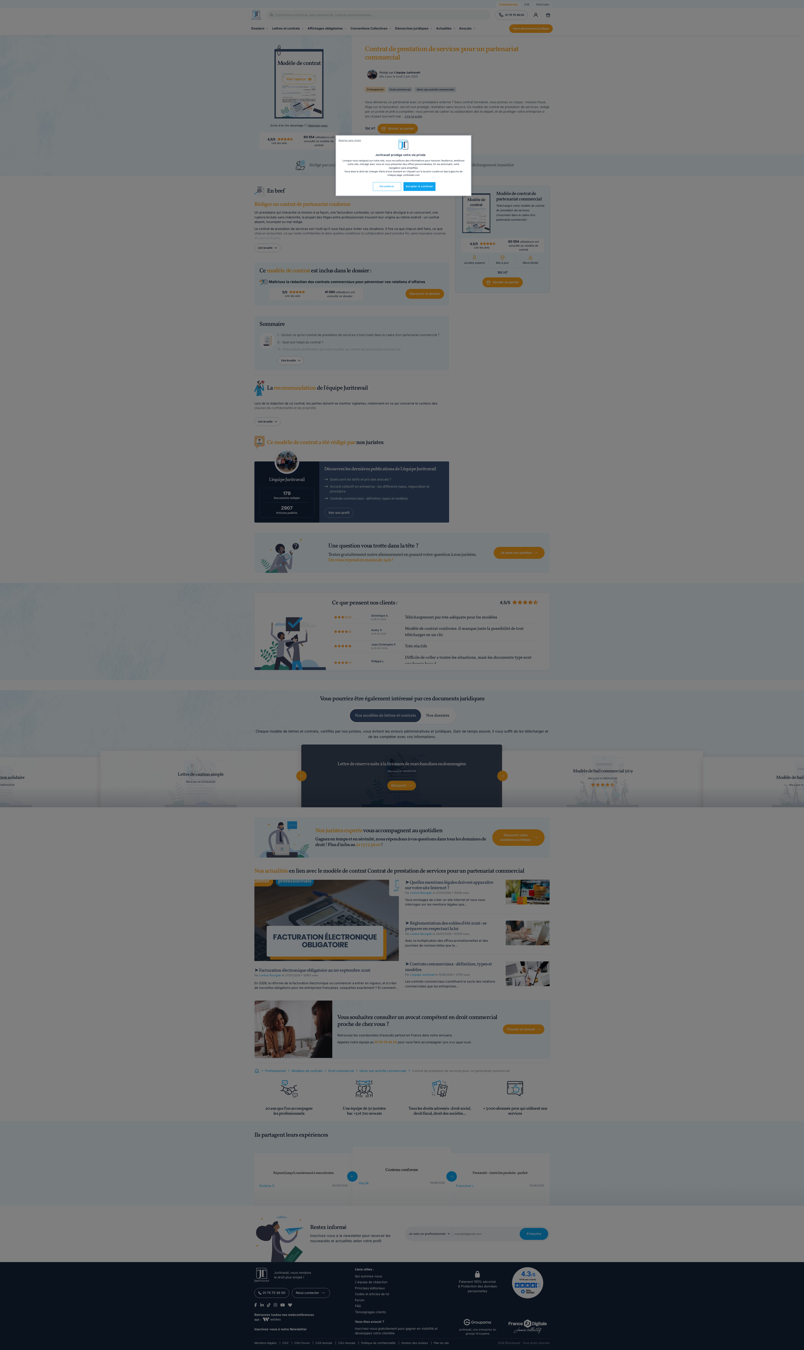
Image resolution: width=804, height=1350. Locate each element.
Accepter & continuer (419, 186)
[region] (403, 165)
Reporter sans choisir (350, 140)
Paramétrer (387, 186)
